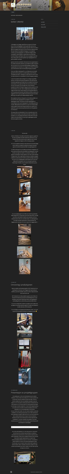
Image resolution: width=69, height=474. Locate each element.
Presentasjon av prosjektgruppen (24, 392)
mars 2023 (43, 24)
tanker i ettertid (17, 21)
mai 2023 (43, 22)
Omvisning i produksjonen (21, 284)
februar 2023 (43, 27)
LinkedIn (12, 12)
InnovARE (24, 4)
